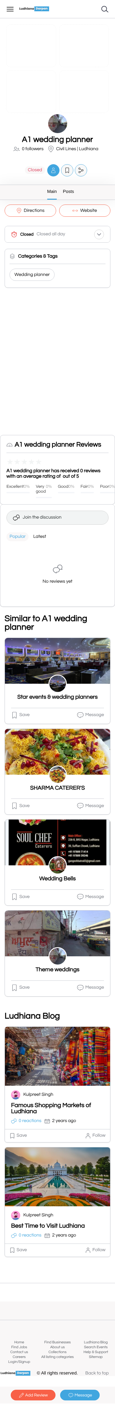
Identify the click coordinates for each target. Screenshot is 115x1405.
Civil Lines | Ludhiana (77, 149)
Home (19, 1342)
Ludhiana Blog (96, 1342)
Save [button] (24, 715)
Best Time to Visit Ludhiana (48, 1226)
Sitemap (96, 1357)
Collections (57, 1352)
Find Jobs (19, 1347)
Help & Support (95, 1352)
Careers (19, 1357)
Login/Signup (19, 1362)
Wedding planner (32, 275)
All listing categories (57, 1357)
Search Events (96, 1347)
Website (88, 210)
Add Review (36, 1395)
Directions (34, 210)
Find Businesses (57, 1342)
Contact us (19, 1352)
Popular (17, 536)
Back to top (97, 1373)
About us (57, 1347)
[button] (53, 170)
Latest (39, 536)
